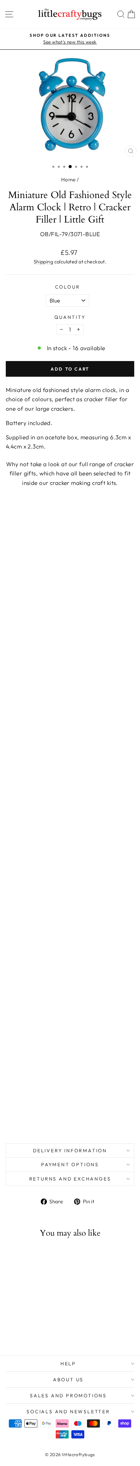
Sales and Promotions (68, 1395)
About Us (68, 1380)
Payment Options (70, 1164)
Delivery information (70, 1150)
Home (68, 179)
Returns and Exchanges (70, 1179)
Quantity (69, 317)
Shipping (43, 262)
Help (68, 1364)
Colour (67, 287)
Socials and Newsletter (68, 1411)
